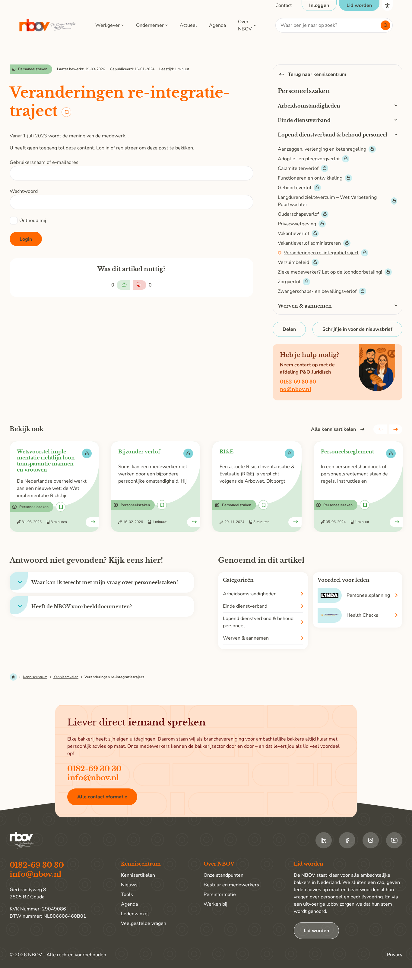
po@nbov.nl (295, 389)
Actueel (188, 25)
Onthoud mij (32, 220)
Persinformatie (220, 894)
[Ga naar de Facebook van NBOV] (347, 840)
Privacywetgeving (297, 224)
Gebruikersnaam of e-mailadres (44, 162)
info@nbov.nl (93, 777)
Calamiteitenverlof (298, 168)
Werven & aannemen (305, 306)
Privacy (394, 954)
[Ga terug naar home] (47, 25)
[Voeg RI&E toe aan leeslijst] (263, 505)
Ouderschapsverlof (298, 214)
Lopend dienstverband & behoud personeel (332, 135)
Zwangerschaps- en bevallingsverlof (317, 291)
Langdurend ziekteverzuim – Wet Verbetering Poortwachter (327, 201)
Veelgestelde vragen (143, 923)
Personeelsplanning (368, 595)
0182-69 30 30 (298, 382)
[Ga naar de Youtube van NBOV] (394, 840)
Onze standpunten (223, 875)
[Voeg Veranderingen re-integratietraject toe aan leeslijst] (66, 112)
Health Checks (362, 615)
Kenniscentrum (35, 677)
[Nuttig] (123, 285)
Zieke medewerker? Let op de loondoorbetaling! (330, 272)
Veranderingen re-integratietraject (321, 252)
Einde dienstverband (304, 120)
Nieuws (129, 885)
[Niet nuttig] (139, 285)
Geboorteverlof (294, 187)
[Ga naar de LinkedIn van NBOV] (323, 840)
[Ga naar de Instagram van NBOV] (371, 840)
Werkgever (107, 25)
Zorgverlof (289, 281)
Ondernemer (150, 25)
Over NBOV (245, 25)
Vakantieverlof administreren (309, 243)
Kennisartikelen (65, 677)
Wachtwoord (24, 191)
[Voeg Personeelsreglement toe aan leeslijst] (364, 505)
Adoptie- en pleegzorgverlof (309, 158)
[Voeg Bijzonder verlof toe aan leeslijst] (162, 505)
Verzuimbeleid (293, 262)
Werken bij (215, 904)
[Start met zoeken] (385, 25)
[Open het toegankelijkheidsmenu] (387, 5)
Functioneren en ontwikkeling (310, 178)
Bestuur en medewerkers (231, 885)
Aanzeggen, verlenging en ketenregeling (322, 149)
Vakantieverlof (293, 233)
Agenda (217, 25)
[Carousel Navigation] (387, 429)
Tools (127, 894)
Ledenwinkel (135, 913)
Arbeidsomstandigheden (309, 106)
